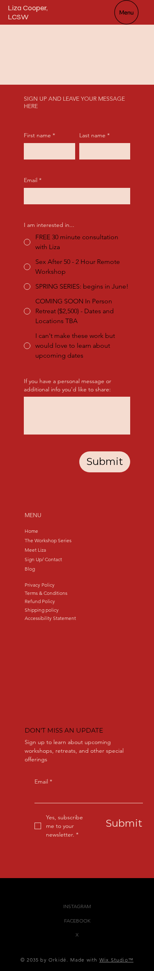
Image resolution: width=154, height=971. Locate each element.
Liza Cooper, (28, 7)
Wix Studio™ (116, 960)
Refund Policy (40, 601)
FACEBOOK (77, 921)
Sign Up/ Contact (43, 559)
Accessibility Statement (50, 618)
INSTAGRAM (77, 906)
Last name (94, 135)
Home (31, 531)
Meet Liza (35, 550)
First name (39, 135)
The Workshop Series (48, 540)
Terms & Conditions (46, 593)
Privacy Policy (40, 585)
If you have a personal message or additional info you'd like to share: (67, 385)
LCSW (18, 16)
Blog (30, 569)
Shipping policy (42, 610)
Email (43, 781)
